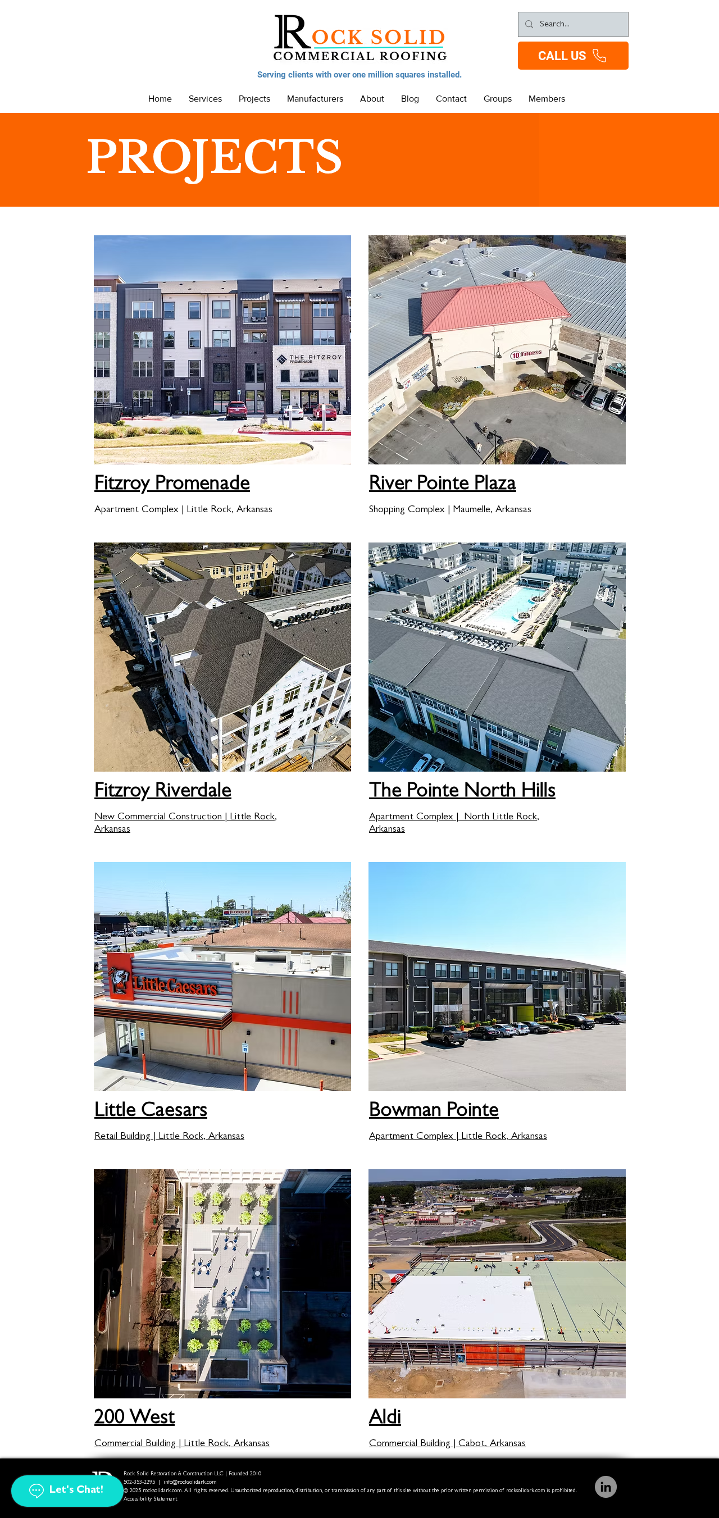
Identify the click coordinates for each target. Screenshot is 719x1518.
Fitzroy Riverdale (162, 792)
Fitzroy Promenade (172, 485)
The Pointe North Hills (462, 792)
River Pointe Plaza (442, 485)
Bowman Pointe (434, 1112)
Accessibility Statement (150, 1499)
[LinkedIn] (606, 1487)
